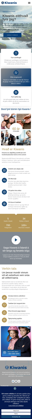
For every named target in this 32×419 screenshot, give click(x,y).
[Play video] (16, 240)
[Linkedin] (16, 381)
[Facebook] (13, 381)
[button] (29, 3)
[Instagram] (19, 381)
